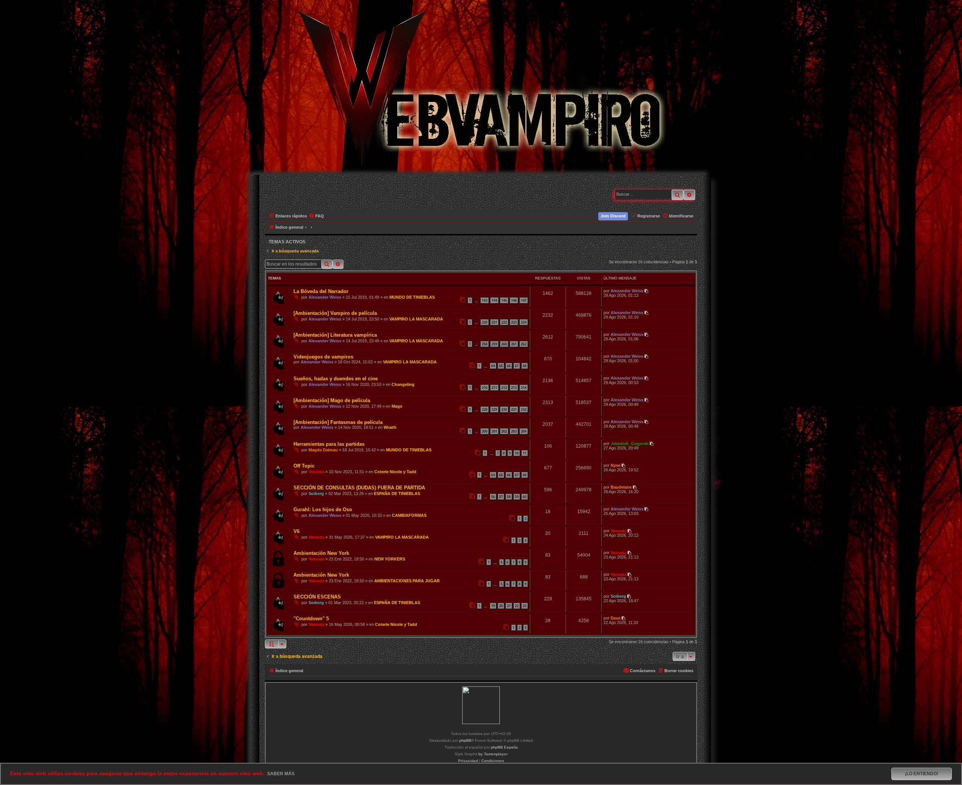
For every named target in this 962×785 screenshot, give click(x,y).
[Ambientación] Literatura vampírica (335, 335)
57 (501, 496)
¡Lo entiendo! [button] (921, 773)
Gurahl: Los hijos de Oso (322, 509)
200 (484, 431)
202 (504, 431)
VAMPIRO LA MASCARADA (416, 319)
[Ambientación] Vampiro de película (335, 313)
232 (523, 409)
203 (514, 431)
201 (494, 431)
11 (524, 453)
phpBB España (504, 747)
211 (494, 387)
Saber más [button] (281, 773)
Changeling (403, 384)
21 (509, 605)
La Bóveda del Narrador (320, 291)
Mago (397, 406)
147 (523, 300)
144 (494, 300)
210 (484, 387)
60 (524, 496)
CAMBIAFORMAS (409, 515)
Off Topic (304, 466)
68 (524, 365)
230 (504, 409)
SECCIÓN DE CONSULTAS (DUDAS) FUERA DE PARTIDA (359, 487)
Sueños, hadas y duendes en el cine (335, 378)
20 (501, 605)
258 (484, 344)
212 (504, 387)
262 (523, 344)
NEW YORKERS (389, 559)
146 (514, 300)
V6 (296, 531)
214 (523, 387)
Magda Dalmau (323, 450)
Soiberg (316, 493)
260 (504, 344)
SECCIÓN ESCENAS (317, 597)
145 (504, 300)
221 (494, 322)
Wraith (390, 427)
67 (517, 365)
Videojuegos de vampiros (323, 357)
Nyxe (615, 465)
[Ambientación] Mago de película (331, 400)
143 (484, 300)
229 (494, 409)
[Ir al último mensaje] (646, 290)
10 (517, 453)
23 (524, 605)
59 (517, 496)
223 (514, 322)
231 (514, 409)
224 (523, 322)
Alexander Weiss (325, 297)
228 (484, 409)
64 (493, 365)
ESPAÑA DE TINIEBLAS (397, 493)
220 (484, 322)
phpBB (465, 740)
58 (509, 496)
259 (494, 344)
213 (514, 387)
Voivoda (316, 471)
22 (517, 605)
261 (514, 344)
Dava (615, 618)
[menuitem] (316, 215)
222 (504, 322)
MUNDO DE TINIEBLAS (412, 297)
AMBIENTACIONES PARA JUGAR (407, 581)
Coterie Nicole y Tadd (395, 471)
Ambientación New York (321, 553)
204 (523, 431)
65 (501, 365)
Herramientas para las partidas (329, 444)
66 (509, 365)
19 (493, 605)
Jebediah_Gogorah (630, 443)
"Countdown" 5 (311, 618)
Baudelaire (621, 487)
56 (493, 496)
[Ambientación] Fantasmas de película (338, 422)
